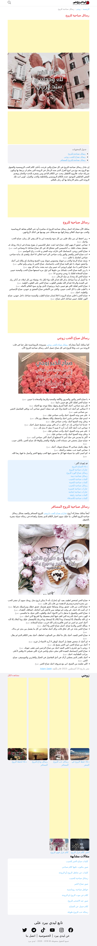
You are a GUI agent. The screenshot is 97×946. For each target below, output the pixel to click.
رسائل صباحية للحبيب (78, 485)
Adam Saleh (46, 668)
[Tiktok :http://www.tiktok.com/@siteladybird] (43, 932)
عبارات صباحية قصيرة (78, 488)
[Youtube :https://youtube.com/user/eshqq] (52, 932)
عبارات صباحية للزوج (78, 469)
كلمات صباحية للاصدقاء (77, 498)
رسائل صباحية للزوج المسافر (73, 160)
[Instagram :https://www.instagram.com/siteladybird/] (61, 932)
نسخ (79, 242)
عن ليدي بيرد (62, 935)
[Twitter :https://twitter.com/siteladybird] (24, 932)
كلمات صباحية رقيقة (79, 495)
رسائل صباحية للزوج (77, 153)
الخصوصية (45, 935)
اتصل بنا (30, 935)
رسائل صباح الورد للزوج (77, 473)
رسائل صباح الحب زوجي (75, 157)
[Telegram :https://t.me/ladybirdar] (34, 932)
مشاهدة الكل (13, 675)
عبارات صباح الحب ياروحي (55, 513)
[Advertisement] (48, 36)
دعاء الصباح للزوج (80, 466)
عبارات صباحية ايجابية (78, 492)
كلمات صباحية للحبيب (78, 479)
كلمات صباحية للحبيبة (78, 482)
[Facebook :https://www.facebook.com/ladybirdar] (71, 932)
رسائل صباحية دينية (79, 476)
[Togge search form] (9, 2)
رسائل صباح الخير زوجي (57, 344)
